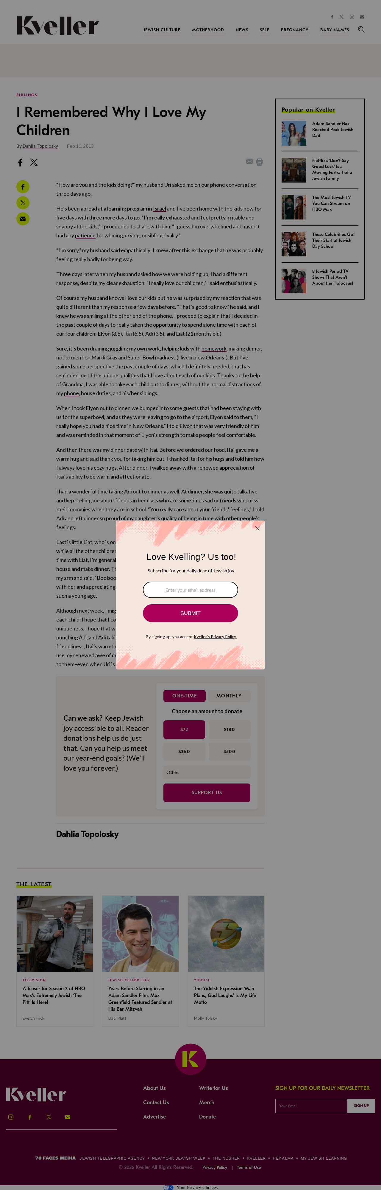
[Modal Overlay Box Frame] (190, 595)
